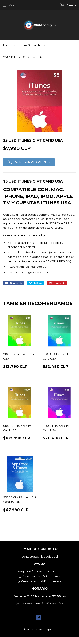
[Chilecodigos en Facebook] (38, 618)
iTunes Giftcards (29, 45)
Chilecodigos (43, 629)
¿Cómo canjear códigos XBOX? (39, 581)
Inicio (6, 45)
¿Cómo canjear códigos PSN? (39, 576)
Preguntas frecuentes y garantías (39, 571)
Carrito (71, 5)
